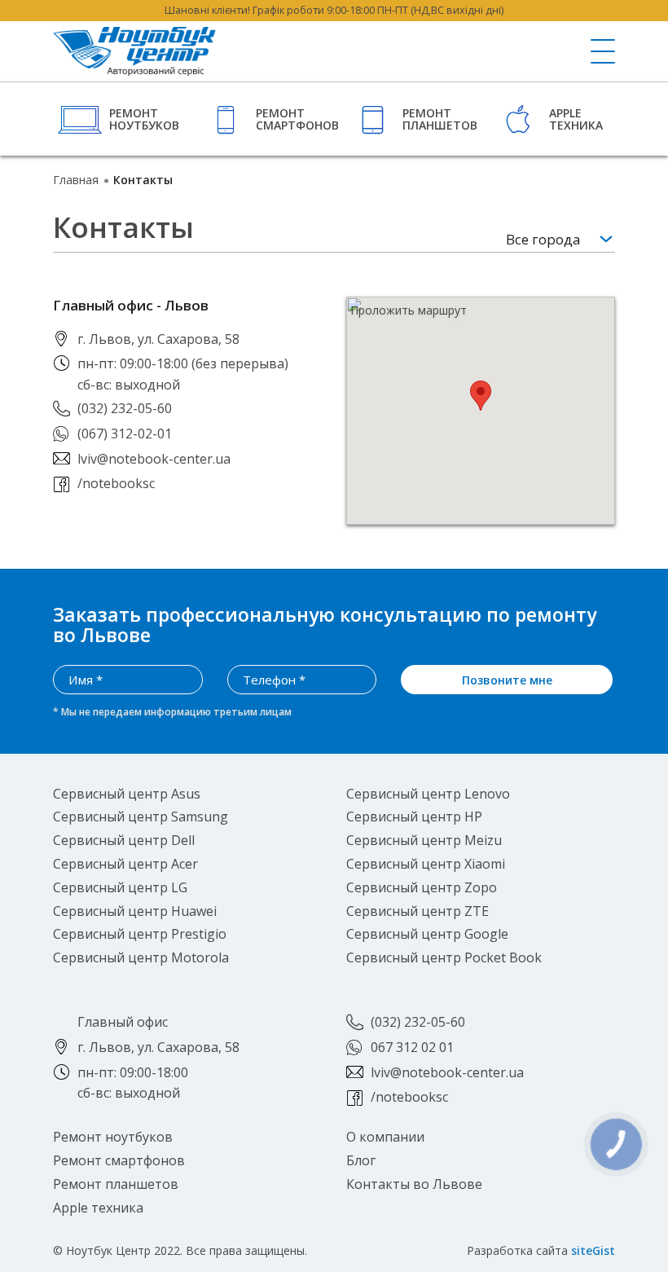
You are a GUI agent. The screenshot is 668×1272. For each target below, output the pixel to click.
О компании (385, 1137)
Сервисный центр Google (427, 934)
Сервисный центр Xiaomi (425, 864)
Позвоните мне (507, 680)
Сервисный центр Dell (124, 840)
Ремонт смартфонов (295, 119)
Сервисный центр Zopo (421, 887)
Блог (361, 1160)
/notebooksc (116, 483)
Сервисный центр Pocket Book (444, 957)
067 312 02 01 (412, 1047)
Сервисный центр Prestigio (139, 934)
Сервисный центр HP (414, 816)
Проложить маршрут (408, 310)
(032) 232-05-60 (124, 408)
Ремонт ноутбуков (144, 119)
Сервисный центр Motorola (141, 957)
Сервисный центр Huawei (135, 911)
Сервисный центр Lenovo (428, 794)
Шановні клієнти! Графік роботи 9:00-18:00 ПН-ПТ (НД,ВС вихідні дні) (334, 10)
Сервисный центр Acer (125, 864)
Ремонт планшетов (439, 119)
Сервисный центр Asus (126, 794)
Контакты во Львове (414, 1184)
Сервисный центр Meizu (424, 840)
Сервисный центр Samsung (140, 816)
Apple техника (576, 119)
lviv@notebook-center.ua (154, 459)
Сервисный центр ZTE (417, 911)
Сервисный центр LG (120, 887)
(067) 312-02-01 (124, 433)
